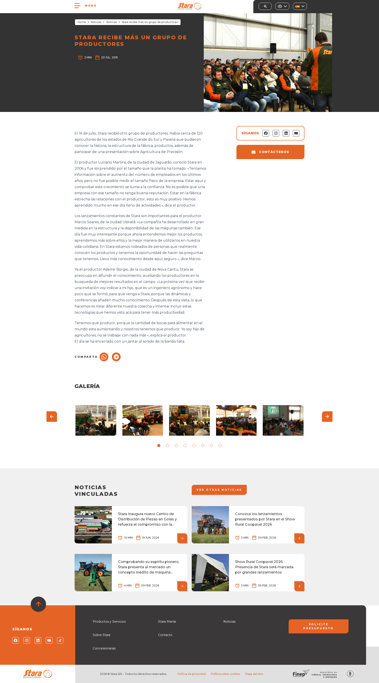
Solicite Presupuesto (318, 626)
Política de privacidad (191, 674)
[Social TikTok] (60, 640)
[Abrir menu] (77, 6)
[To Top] (38, 604)
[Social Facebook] (15, 640)
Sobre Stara (101, 635)
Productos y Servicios (109, 622)
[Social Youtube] (49, 640)
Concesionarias (104, 648)
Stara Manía (167, 622)
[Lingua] (300, 6)
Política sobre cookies (225, 674)
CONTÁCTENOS (274, 152)
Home (82, 22)
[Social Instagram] (26, 640)
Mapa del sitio (254, 674)
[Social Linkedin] (38, 640)
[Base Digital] (350, 674)
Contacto (165, 635)
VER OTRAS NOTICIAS (219, 489)
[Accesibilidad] (282, 6)
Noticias (96, 22)
